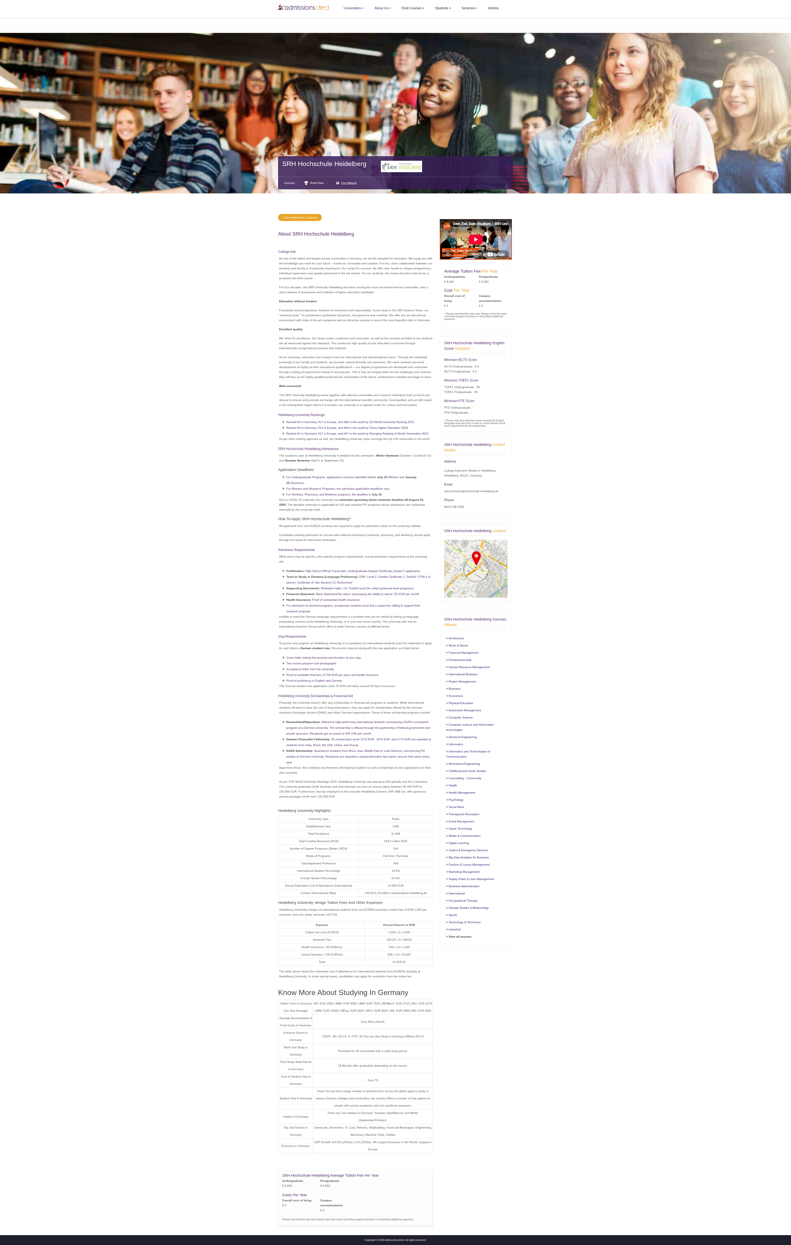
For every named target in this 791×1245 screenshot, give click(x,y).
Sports (452, 915)
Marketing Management (464, 871)
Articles (493, 8)
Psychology (455, 799)
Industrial (454, 929)
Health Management (461, 792)
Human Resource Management (469, 667)
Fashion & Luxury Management (469, 864)
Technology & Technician (464, 922)
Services (468, 8)
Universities (352, 8)
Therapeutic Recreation (463, 814)
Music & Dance (458, 645)
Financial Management (463, 652)
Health (452, 785)
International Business (462, 674)
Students (441, 8)
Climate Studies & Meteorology (468, 907)
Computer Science (460, 717)
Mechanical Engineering (464, 763)
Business (454, 688)
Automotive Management (464, 710)
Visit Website (349, 183)
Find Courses (411, 8)
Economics (455, 695)
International (456, 893)
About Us (381, 8)
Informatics (455, 744)
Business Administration (464, 886)
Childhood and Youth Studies (467, 771)
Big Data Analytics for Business (468, 857)
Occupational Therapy (462, 900)
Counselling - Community (464, 778)
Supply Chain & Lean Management (471, 879)
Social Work (456, 807)
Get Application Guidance (301, 217)
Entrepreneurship (459, 659)
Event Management (461, 821)
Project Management (462, 681)
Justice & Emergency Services (468, 850)
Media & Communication (464, 835)
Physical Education (460, 703)
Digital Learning (458, 843)
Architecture (456, 638)
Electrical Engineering (462, 737)
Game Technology (460, 828)
